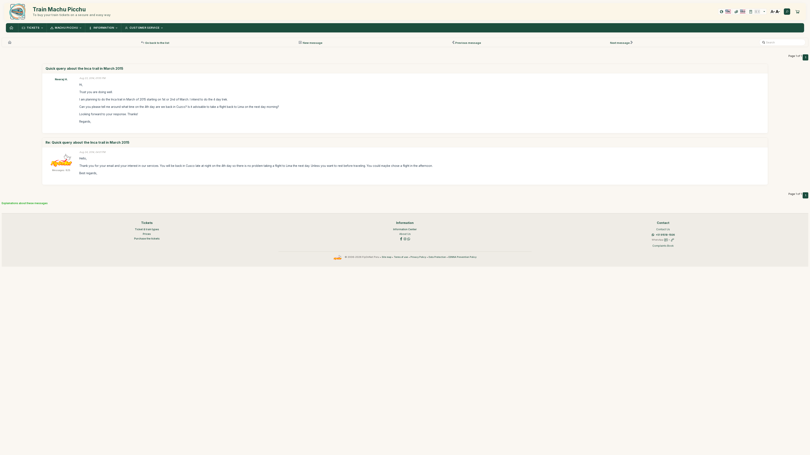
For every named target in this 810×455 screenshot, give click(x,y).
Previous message (468, 42)
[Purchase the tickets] (798, 11)
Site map (386, 257)
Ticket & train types (147, 229)
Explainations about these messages (25, 203)
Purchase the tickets (147, 238)
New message (312, 42)
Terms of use (401, 257)
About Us (405, 234)
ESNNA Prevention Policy (462, 257)
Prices (147, 234)
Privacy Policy (418, 257)
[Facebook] (401, 238)
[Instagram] (405, 238)
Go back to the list (156, 42)
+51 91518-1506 (665, 234)
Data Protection (437, 257)
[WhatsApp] (409, 238)
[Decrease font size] (777, 11)
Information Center (405, 229)
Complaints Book (663, 245)
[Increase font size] (772, 11)
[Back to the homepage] (12, 27)
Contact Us (663, 229)
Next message (620, 42)
